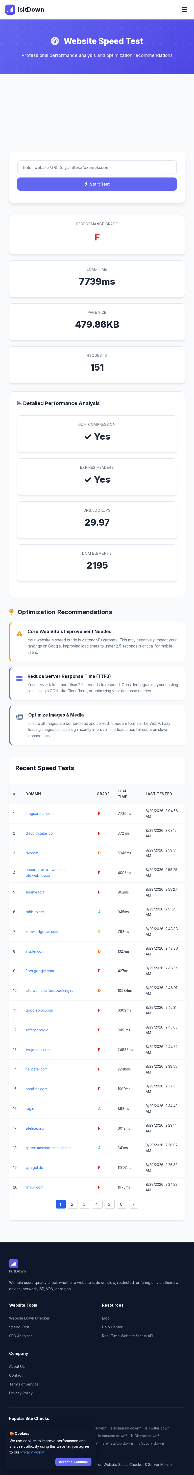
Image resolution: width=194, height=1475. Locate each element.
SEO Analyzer (20, 1336)
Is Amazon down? (112, 1436)
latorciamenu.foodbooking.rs (49, 990)
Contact (15, 1375)
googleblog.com (39, 1010)
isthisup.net (35, 912)
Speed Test (19, 1327)
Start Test (100, 184)
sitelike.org (35, 1128)
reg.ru (30, 1108)
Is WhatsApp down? (118, 1443)
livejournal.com (38, 1049)
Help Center (112, 1327)
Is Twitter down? (158, 1428)
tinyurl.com (34, 1187)
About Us (17, 1366)
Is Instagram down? (125, 1428)
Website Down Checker (29, 1318)
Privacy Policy (21, 1393)
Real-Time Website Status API (127, 1336)
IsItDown (31, 9)
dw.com (32, 853)
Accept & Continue (73, 1462)
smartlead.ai (35, 892)
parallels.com (36, 1089)
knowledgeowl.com (42, 931)
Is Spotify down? (151, 1443)
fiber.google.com (40, 971)
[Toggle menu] (184, 9)
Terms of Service (24, 1384)
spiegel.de (34, 1167)
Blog (106, 1318)
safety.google (37, 1030)
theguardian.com (39, 813)
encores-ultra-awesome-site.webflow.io (46, 872)
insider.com (35, 951)
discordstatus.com (41, 833)
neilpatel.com (36, 1069)
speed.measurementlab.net (48, 1148)
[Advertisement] (97, 112)
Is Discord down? (145, 1436)
